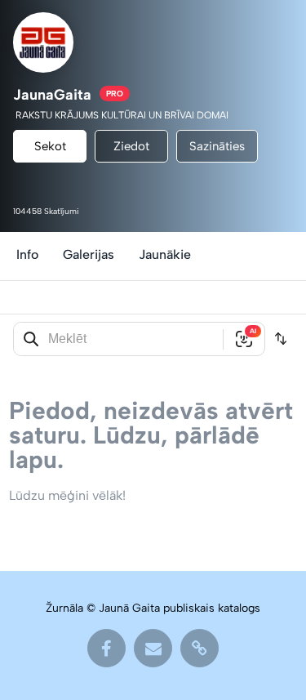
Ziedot (131, 146)
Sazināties (217, 146)
